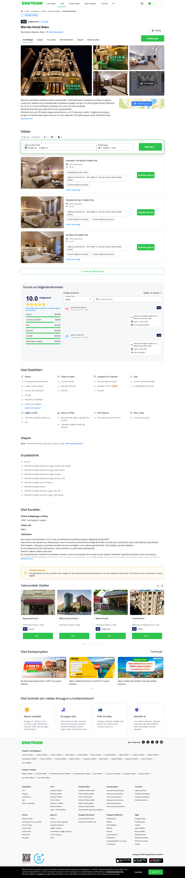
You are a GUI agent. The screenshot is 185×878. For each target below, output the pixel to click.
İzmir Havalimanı (141, 800)
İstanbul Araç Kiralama (115, 790)
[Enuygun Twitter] (152, 742)
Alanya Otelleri (27, 755)
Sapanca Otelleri (131, 759)
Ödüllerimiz (111, 838)
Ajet (23, 800)
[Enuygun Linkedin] (156, 742)
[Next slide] (59, 172)
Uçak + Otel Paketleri (58, 810)
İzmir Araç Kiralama (114, 797)
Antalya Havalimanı (142, 797)
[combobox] (61, 147)
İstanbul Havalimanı (142, 794)
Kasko (52, 818)
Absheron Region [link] (54, 11)
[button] (92, 70)
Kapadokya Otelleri (29, 759)
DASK (52, 838)
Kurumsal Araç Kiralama (116, 806)
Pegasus (25, 794)
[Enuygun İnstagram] (147, 742)
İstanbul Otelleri (56, 790)
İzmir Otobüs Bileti (85, 797)
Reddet (40, 874)
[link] (22, 11)
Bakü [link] (44, 11)
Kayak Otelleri (144, 773)
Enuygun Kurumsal (86, 815)
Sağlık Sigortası (56, 828)
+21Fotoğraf (148, 83)
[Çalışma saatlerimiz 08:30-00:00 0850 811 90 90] (142, 2)
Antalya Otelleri (56, 794)
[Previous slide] (25, 172)
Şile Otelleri (103, 759)
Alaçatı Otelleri (116, 759)
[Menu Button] (113, 3)
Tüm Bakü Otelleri (30, 15)
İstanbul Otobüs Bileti (86, 790)
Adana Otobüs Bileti (86, 803)
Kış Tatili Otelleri (28, 777)
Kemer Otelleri (56, 755)
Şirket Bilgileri (112, 825)
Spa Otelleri (97, 773)
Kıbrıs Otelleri (96, 755)
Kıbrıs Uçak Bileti (28, 803)
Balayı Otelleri (27, 773)
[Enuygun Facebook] (143, 742)
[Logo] (32, 3)
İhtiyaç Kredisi (27, 818)
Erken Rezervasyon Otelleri (60, 773)
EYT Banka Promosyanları (32, 822)
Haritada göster (143, 103)
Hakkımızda (111, 818)
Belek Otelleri (75, 759)
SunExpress (26, 797)
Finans (25, 815)
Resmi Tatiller (140, 831)
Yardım (137, 825)
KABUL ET (155, 872)
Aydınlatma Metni (141, 838)
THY (23, 790)
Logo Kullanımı (112, 834)
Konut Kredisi (27, 825)
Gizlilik (137, 844)
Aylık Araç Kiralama (114, 803)
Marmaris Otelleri (56, 803)
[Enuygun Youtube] (161, 742)
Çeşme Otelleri (42, 755)
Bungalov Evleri (130, 773)
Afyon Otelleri (146, 759)
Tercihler (138, 872)
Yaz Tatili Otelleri (43, 777)
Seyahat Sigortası (57, 825)
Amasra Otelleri (46, 759)
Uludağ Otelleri (110, 755)
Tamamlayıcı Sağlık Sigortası (61, 831)
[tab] (28, 40)
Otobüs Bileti (84, 787)
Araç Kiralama (112, 787)
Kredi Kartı (26, 834)
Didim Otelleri (83, 755)
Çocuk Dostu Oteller (113, 773)
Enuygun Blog (140, 818)
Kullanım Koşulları (141, 841)
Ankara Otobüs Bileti (86, 794)
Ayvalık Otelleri (60, 759)
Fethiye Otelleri (56, 806)
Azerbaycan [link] (35, 11)
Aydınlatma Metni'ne (115, 872)
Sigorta (53, 815)
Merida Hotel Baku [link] (69, 11)
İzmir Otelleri (55, 800)
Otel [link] (27, 11)
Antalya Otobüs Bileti (86, 806)
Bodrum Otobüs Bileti (86, 800)
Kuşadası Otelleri (89, 759)
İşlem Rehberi (140, 828)
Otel (52, 787)
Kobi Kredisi (26, 831)
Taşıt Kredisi (26, 828)
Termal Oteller (41, 773)
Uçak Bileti (26, 787)
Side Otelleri (69, 755)
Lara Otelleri (26, 763)
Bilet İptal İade (140, 834)
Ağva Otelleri (124, 755)
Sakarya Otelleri (138, 755)
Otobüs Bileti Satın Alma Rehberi (90, 810)
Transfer (138, 787)
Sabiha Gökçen (140, 790)
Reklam (109, 828)
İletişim (109, 822)
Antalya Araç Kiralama (115, 800)
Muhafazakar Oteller (82, 773)
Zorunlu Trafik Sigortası (59, 822)
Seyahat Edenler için (86, 818)
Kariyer (109, 831)
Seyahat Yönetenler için (87, 822)
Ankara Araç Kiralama (115, 794)
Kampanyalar (140, 822)
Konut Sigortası (56, 834)
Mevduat (25, 838)
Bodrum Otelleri (56, 797)
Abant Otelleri (153, 755)
